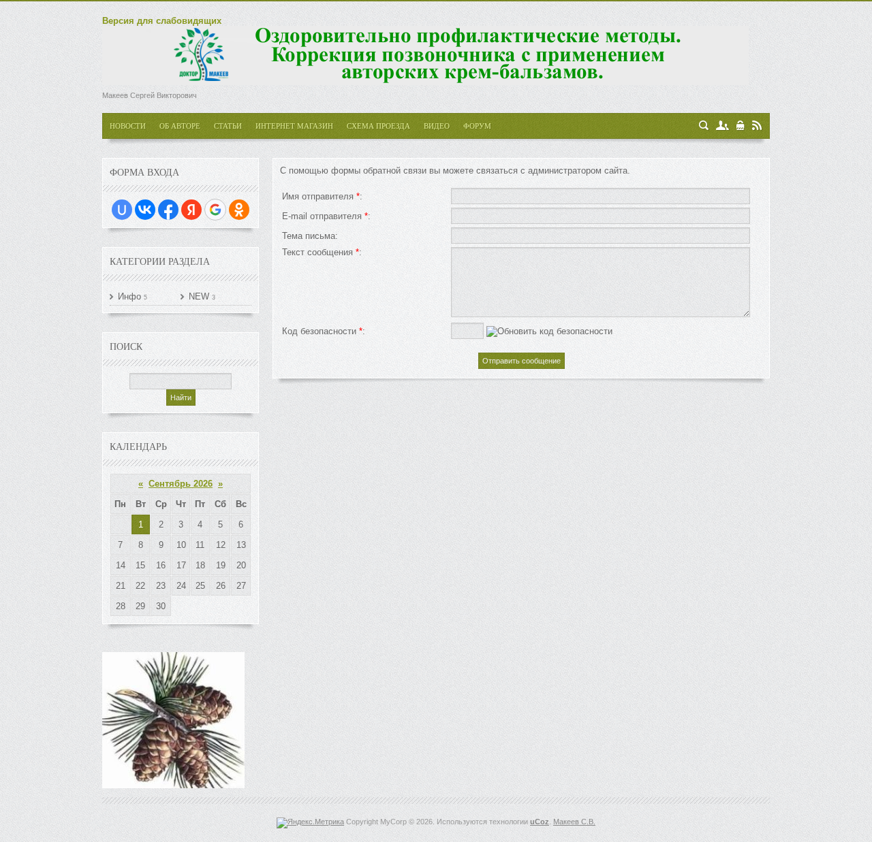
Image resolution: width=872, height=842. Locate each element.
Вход (740, 125)
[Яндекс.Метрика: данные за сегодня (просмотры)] (310, 822)
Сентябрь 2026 (181, 484)
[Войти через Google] (215, 210)
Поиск (704, 125)
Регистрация (723, 125)
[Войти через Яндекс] (191, 209)
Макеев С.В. (574, 821)
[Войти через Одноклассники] (239, 209)
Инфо (129, 296)
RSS (757, 125)
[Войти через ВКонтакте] (145, 209)
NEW (199, 296)
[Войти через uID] (122, 209)
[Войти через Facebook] (168, 209)
